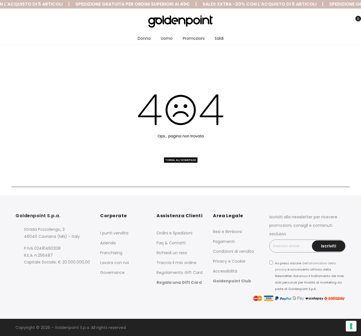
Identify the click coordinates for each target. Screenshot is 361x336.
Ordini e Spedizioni (174, 233)
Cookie (238, 261)
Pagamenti (224, 241)
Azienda (108, 243)
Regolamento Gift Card (179, 272)
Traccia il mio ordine (177, 262)
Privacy (220, 261)
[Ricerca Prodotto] (328, 22)
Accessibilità (225, 271)
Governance (112, 272)
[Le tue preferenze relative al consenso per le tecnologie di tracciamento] (351, 326)
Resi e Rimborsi (227, 231)
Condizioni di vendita (233, 251)
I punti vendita (114, 233)
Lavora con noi (114, 262)
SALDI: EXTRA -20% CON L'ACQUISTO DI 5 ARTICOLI (257, 4)
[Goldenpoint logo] (180, 21)
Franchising (111, 253)
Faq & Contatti (171, 243)
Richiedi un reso (172, 253)
